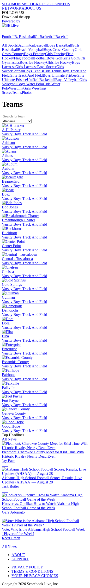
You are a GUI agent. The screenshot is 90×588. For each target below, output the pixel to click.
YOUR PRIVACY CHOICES (35, 576)
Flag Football (24, 58)
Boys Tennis (33, 71)
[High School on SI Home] (20, 32)
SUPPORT (20, 559)
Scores (7, 92)
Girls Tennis (52, 71)
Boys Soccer (46, 67)
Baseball (61, 37)
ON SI (20, 4)
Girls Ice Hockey (59, 62)
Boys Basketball (59, 45)
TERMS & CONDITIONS (32, 571)
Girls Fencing (55, 54)
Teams (17, 92)
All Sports (9, 45)
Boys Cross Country (59, 50)
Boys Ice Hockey (33, 62)
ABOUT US (31, 8)
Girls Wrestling (34, 88)
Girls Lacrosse (26, 67)
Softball (18, 71)
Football (8, 37)
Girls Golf (70, 58)
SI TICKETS (35, 4)
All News (9, 439)
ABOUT (18, 555)
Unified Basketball (41, 80)
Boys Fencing (34, 54)
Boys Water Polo (30, 84)
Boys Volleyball (67, 80)
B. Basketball (24, 37)
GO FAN (53, 4)
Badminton (25, 45)
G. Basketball (45, 37)
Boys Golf (54, 58)
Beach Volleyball (31, 50)
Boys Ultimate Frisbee (60, 75)
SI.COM (8, 4)
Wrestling (16, 88)
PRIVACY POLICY (27, 567)
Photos (27, 92)
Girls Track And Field (26, 75)
